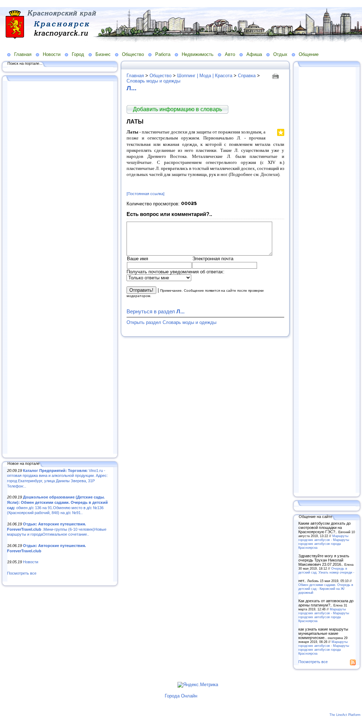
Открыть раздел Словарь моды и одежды (171, 322)
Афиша (254, 54)
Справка (247, 75)
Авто (230, 54)
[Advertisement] (60, 268)
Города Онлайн (181, 696)
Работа (162, 54)
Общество (133, 54)
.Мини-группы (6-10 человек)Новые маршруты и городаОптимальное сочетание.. (56, 529)
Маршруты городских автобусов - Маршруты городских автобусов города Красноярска (323, 541)
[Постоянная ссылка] (145, 194)
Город (78, 54)
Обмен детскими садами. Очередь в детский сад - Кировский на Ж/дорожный (325, 588)
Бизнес (103, 54)
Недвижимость (198, 54)
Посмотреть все (21, 573)
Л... (131, 88)
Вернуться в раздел (156, 311)
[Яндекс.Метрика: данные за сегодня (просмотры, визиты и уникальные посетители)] (197, 685)
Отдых (280, 54)
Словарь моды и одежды (153, 81)
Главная (22, 54)
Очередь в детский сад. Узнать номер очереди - (326, 570)
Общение (309, 54)
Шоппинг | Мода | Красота (204, 75)
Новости (51, 54)
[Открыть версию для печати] (276, 76)
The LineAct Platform (345, 715)
